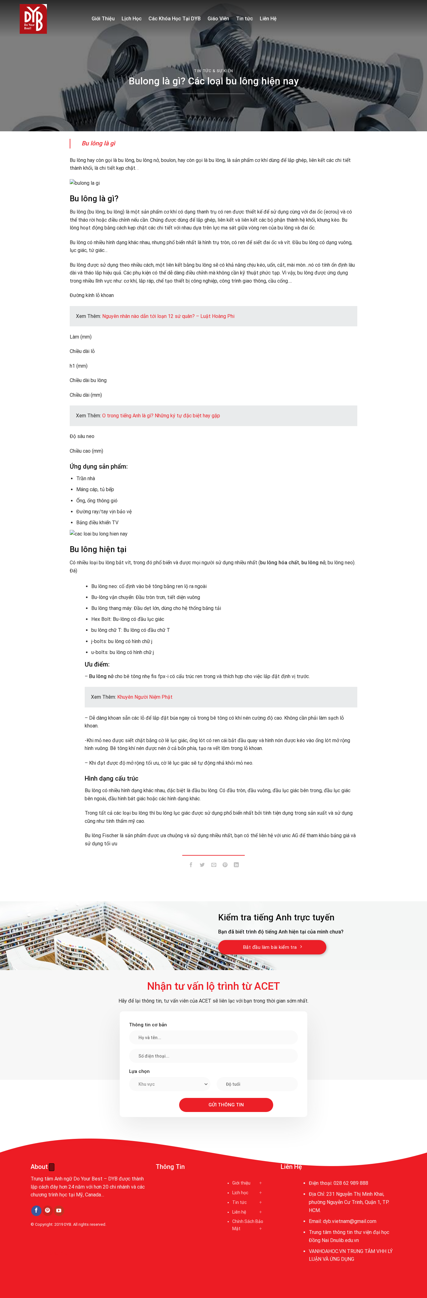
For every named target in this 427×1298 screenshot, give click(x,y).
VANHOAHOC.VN (327, 1251)
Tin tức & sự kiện (213, 70)
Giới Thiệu (103, 19)
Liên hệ (239, 1212)
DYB (67, 1224)
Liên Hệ (268, 19)
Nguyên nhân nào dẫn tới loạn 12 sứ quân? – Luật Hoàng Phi (168, 316)
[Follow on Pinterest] (48, 1210)
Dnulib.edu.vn (344, 1240)
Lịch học (240, 1192)
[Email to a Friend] (213, 866)
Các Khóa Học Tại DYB (174, 19)
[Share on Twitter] (202, 866)
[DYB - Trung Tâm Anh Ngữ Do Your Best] (51, 19)
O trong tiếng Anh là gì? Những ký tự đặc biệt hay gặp (161, 416)
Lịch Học (132, 19)
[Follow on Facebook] (36, 1210)
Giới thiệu (241, 1182)
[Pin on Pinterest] (225, 866)
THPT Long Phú (50, 1253)
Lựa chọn (139, 1071)
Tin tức (244, 19)
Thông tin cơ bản (148, 1025)
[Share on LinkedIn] (236, 866)
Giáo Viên (218, 19)
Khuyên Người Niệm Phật (145, 697)
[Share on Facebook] (191, 866)
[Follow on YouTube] (59, 1210)
